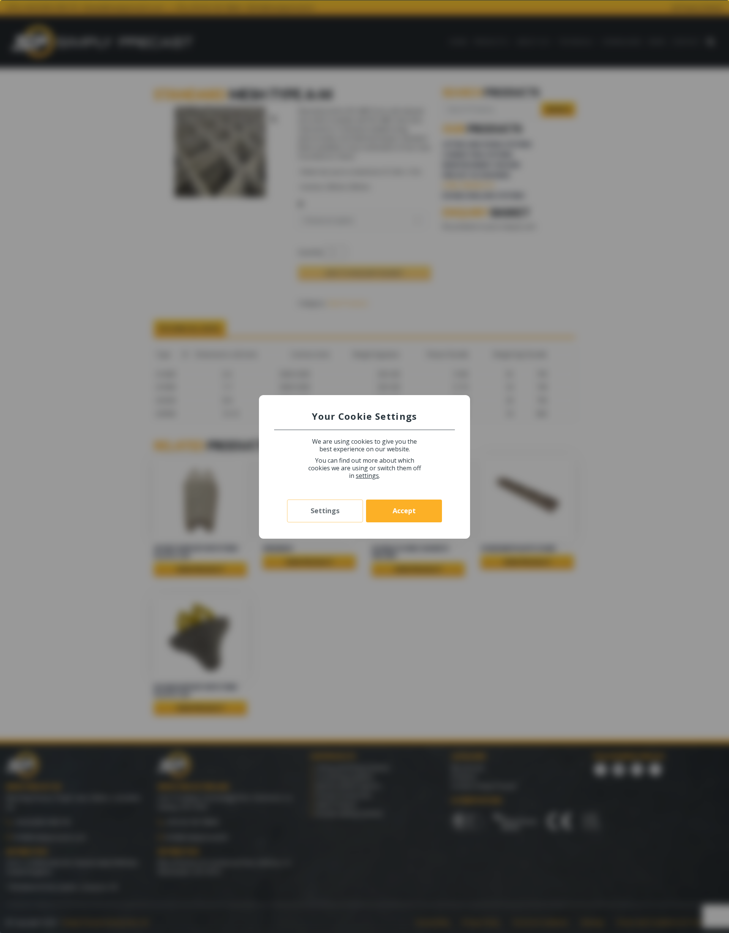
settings (367, 475)
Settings (325, 510)
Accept (404, 510)
